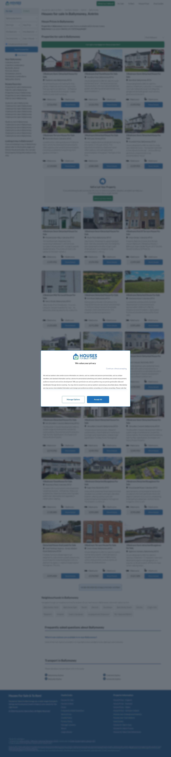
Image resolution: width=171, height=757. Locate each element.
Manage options (73, 399)
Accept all (98, 399)
